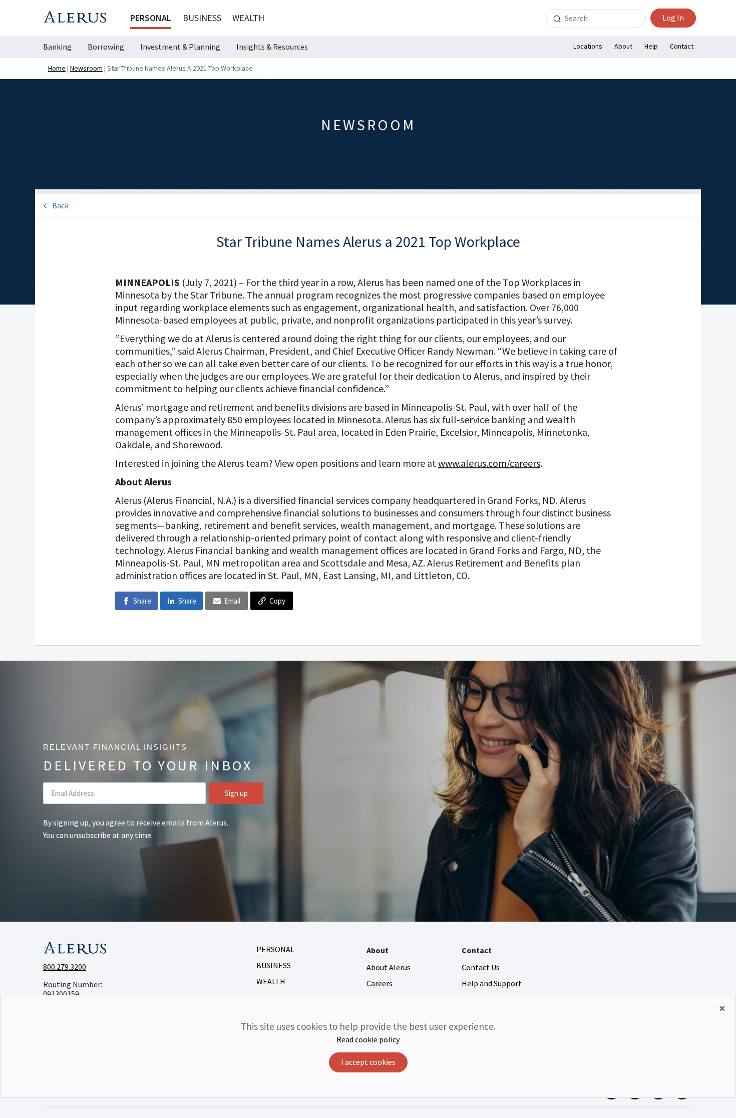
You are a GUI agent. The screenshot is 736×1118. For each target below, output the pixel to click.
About (623, 46)
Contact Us (481, 967)
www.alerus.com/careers (489, 463)
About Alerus (388, 967)
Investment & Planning (180, 47)
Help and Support (492, 983)
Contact (681, 46)
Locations (587, 46)
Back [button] (60, 205)
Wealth (248, 18)
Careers (379, 983)
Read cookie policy (368, 1039)
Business (202, 18)
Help (651, 46)
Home (57, 68)
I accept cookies (368, 1062)
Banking (57, 47)
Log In (673, 18)
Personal (150, 18)
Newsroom (86, 68)
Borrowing (106, 47)
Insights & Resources (272, 47)
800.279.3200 (64, 967)
